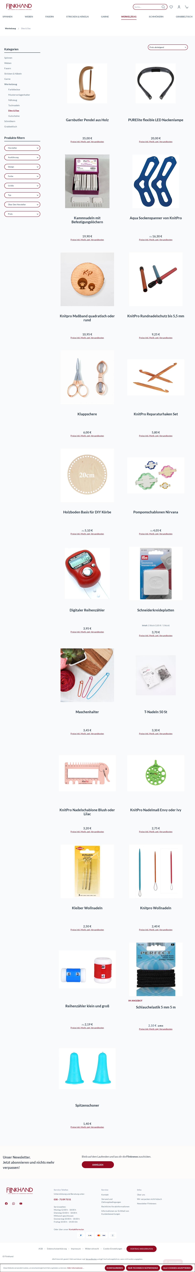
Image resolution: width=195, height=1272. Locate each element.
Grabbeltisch (10, 126)
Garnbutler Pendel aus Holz (87, 120)
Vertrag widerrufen (141, 1249)
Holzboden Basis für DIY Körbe (87, 512)
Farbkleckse (14, 89)
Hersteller (12, 148)
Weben (7, 63)
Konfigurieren (115, 1268)
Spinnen (8, 57)
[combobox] (148, 7)
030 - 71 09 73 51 (62, 1199)
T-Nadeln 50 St (155, 712)
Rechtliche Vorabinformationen (115, 1206)
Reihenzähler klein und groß (87, 1006)
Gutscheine (14, 115)
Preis (10, 214)
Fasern (7, 68)
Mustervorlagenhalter (19, 94)
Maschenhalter (87, 712)
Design (11, 167)
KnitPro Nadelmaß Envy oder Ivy (155, 810)
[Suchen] (163, 7)
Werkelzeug (10, 84)
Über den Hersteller (17, 204)
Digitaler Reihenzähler (87, 610)
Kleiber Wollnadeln (87, 908)
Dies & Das (13, 110)
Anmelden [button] (97, 1164)
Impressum (76, 1248)
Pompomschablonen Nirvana (155, 512)
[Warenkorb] (186, 7)
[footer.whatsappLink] (13, 1203)
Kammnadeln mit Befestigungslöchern (87, 220)
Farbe (10, 176)
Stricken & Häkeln (13, 73)
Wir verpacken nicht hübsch (149, 1199)
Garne (7, 78)
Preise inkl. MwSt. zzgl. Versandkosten (87, 141)
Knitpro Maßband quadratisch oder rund (87, 318)
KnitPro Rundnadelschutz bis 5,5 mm (155, 316)
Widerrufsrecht (92, 1248)
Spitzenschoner (87, 1105)
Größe (11, 185)
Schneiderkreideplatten (155, 610)
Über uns (141, 1194)
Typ (9, 195)
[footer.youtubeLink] (21, 1203)
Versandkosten (91, 1259)
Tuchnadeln (14, 105)
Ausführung (13, 157)
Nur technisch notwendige (143, 1268)
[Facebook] (6, 1203)
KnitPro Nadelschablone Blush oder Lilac (87, 812)
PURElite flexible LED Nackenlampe (155, 120)
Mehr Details (88, 105)
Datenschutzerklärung (57, 1248)
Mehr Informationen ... (75, 1268)
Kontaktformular (76, 1229)
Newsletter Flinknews (146, 1203)
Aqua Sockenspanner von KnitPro (156, 218)
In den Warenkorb (156, 105)
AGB (41, 1248)
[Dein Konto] (179, 6)
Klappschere (87, 414)
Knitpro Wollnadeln (155, 908)
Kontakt (104, 1194)
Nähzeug (12, 100)
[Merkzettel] (171, 7)
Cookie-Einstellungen (112, 1248)
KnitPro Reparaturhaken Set (156, 414)
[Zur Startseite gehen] (19, 6)
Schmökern (9, 121)
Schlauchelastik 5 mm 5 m (156, 1007)
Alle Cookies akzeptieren (177, 1268)
